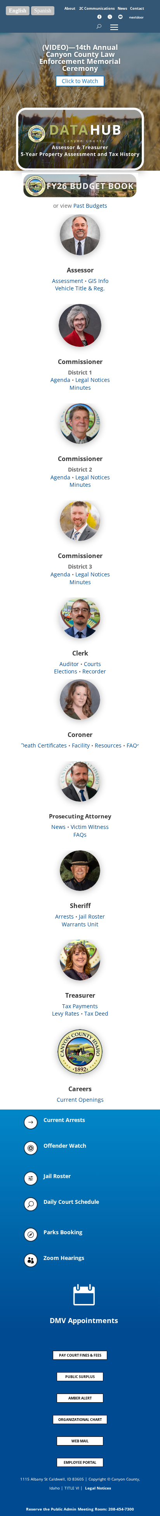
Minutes (80, 387)
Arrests (64, 916)
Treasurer (80, 995)
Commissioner (80, 361)
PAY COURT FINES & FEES (80, 1355)
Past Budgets (90, 205)
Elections (65, 671)
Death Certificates (44, 745)
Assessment (67, 280)
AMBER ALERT (80, 1398)
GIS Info (97, 280)
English (17, 11)
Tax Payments (80, 1006)
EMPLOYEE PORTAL (80, 1462)
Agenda (60, 379)
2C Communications (97, 8)
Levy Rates (65, 1013)
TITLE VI (71, 1488)
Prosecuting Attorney (80, 816)
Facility (81, 745)
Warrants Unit (80, 924)
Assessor (80, 270)
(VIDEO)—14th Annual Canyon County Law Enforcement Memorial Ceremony (80, 57)
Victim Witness (90, 826)
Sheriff (80, 905)
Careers (80, 1089)
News (123, 8)
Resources (109, 745)
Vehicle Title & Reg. (80, 288)
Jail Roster (92, 916)
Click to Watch (80, 81)
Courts (92, 664)
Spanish (42, 11)
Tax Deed (96, 1013)
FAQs (133, 745)
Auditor (69, 664)
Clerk (80, 653)
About (70, 8)
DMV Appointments (84, 1320)
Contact (137, 8)
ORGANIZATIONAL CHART (80, 1419)
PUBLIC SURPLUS (80, 1376)
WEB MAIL (80, 1441)
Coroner (80, 734)
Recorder (94, 671)
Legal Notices (92, 379)
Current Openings (80, 1099)
